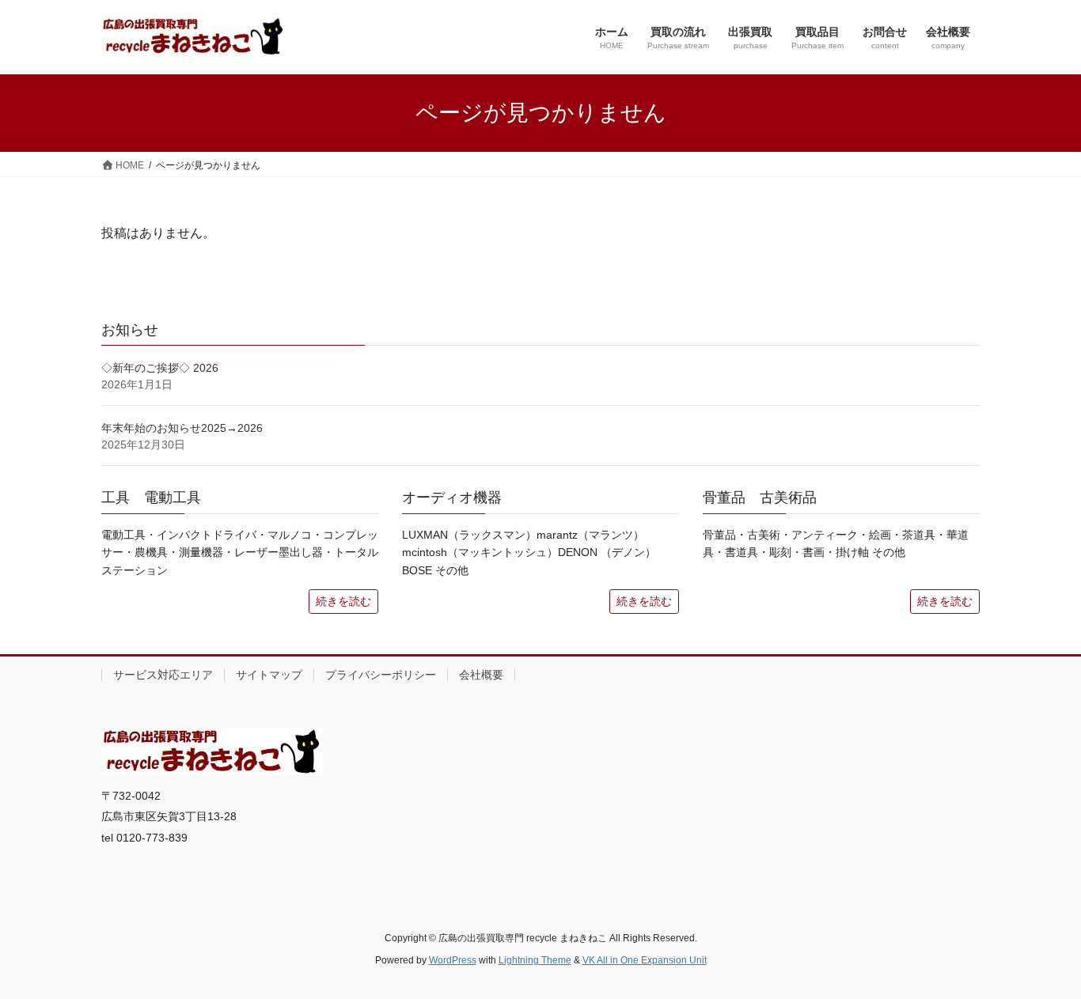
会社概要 (481, 674)
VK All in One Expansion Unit (644, 960)
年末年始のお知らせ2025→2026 (182, 428)
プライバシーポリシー (380, 674)
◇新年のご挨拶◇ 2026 (159, 367)
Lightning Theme (535, 960)
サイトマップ (269, 674)
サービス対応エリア (163, 674)
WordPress (452, 960)
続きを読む (343, 601)
